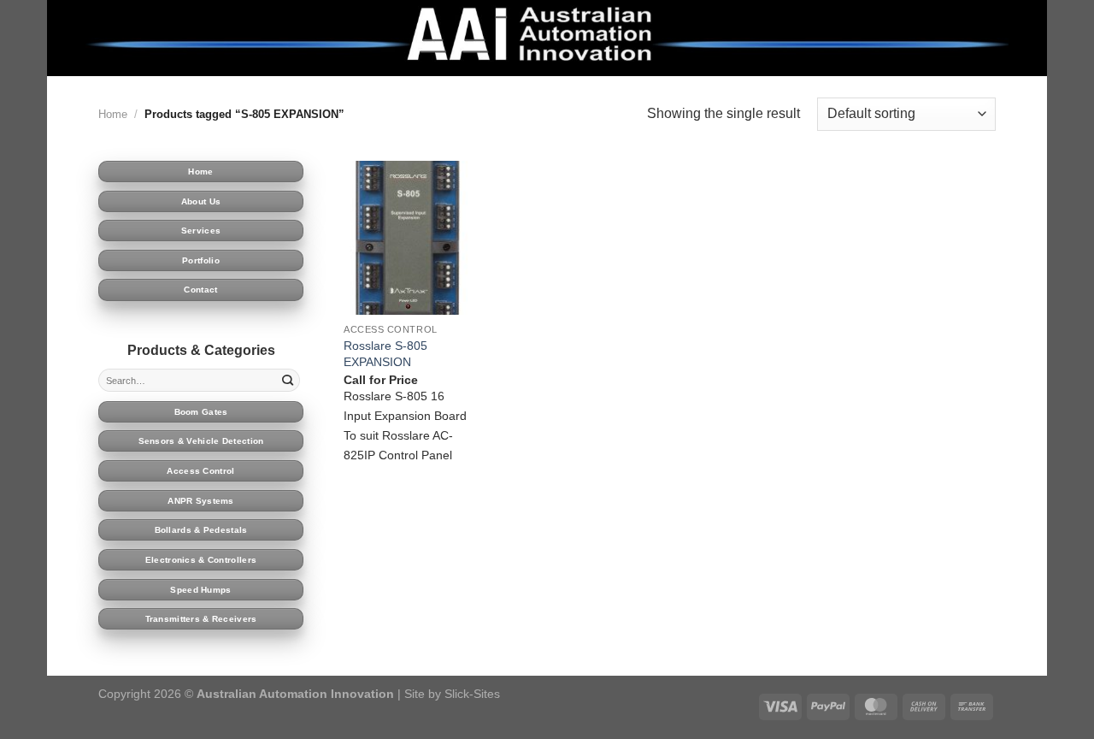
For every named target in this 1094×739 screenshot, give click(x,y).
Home (112, 114)
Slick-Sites (472, 694)
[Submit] (288, 381)
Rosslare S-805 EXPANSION (385, 354)
